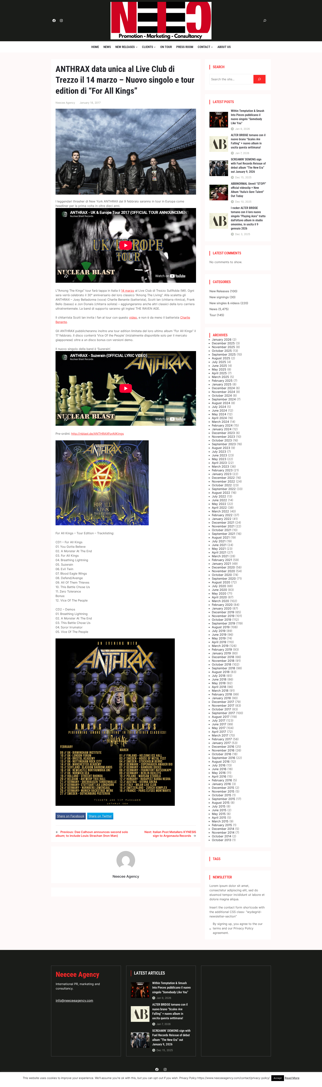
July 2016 (218, 765)
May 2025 (219, 369)
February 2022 (222, 515)
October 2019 (221, 619)
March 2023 (220, 466)
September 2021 (223, 534)
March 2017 (220, 735)
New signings (219, 297)
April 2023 (219, 463)
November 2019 (223, 616)
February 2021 (222, 560)
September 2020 (224, 578)
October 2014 (221, 836)
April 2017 (219, 732)
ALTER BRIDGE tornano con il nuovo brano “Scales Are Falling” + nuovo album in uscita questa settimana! (248, 141)
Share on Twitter (100, 816)
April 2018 (219, 687)
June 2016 (219, 769)
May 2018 (219, 683)
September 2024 (224, 399)
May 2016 (219, 773)
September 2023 (224, 444)
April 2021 (219, 552)
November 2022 (223, 481)
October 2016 (221, 754)
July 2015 (218, 806)
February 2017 (222, 739)
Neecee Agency (77, 974)
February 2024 (222, 425)
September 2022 (224, 489)
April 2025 (219, 373)
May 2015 (219, 814)
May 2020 (219, 593)
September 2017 (223, 713)
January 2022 (221, 519)
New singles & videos (224, 303)
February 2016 (222, 780)
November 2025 (223, 347)
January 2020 (221, 608)
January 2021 (221, 563)
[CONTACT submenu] (212, 47)
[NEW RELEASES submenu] (137, 47)
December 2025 (223, 343)
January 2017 (221, 743)
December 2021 (223, 522)
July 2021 (218, 541)
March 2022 (220, 511)
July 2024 (219, 407)
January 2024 (221, 429)
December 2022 (223, 478)
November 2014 (223, 832)
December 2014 (223, 829)
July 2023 (219, 451)
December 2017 (223, 702)
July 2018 (218, 675)
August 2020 (221, 582)
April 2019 (219, 642)
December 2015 (223, 788)
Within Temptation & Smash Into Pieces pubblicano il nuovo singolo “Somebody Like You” (247, 117)
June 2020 (219, 590)
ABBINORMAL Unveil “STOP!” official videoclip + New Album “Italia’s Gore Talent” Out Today (248, 190)
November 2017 (223, 705)
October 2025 (222, 351)
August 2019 (221, 627)
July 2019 (218, 631)
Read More (292, 1078)
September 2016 (223, 758)
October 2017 (221, 709)
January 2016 (221, 784)
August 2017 (220, 717)
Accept (278, 1078)
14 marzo (127, 290)
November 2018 (223, 661)
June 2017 (219, 724)
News (213, 309)
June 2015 (219, 810)
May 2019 (219, 638)
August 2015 (221, 802)
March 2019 (220, 646)
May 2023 (219, 459)
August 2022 (221, 492)
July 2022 (219, 496)
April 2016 (219, 776)
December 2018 (223, 657)
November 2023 (223, 436)
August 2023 (221, 448)
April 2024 (219, 418)
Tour (212, 315)
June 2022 (219, 500)
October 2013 (221, 840)
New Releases (219, 291)
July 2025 (219, 362)
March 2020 (220, 601)
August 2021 (221, 537)
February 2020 (222, 605)
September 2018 (223, 668)
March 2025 (220, 377)
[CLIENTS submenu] (155, 47)
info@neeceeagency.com (74, 1000)
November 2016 (223, 750)
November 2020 (223, 571)
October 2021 (221, 530)
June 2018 (219, 679)
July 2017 (218, 720)
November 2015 (223, 791)
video (133, 317)
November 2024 (223, 392)
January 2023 (221, 474)
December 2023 (223, 433)
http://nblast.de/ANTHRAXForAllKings (97, 433)
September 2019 (223, 623)
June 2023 (219, 455)
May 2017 (218, 728)
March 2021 (220, 556)
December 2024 (223, 388)
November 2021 (223, 526)
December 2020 (223, 567)
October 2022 (222, 485)
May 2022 (219, 504)
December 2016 (223, 746)
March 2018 (220, 690)
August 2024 (221, 403)
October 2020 (222, 575)
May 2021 (219, 549)
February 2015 (222, 825)
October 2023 (222, 440)
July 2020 (219, 586)
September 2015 (223, 799)
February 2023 (222, 470)
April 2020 (219, 597)
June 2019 (219, 634)
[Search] (259, 79)
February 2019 (222, 649)
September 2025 (224, 354)
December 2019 (223, 612)
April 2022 (219, 507)
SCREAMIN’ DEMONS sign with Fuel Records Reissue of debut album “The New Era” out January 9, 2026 (248, 165)
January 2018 (221, 698)
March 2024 (220, 422)
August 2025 (221, 358)
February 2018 (222, 694)
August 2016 (221, 761)
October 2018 (221, 664)
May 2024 (219, 414)
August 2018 (221, 672)
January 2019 (221, 653)
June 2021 (219, 545)
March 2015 (220, 821)
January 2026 (221, 339)
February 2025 (222, 380)
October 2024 (222, 395)
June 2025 (219, 365)
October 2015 (221, 795)
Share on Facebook (70, 816)
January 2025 (221, 384)
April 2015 (219, 817)
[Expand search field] (265, 20)
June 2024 (219, 410)
